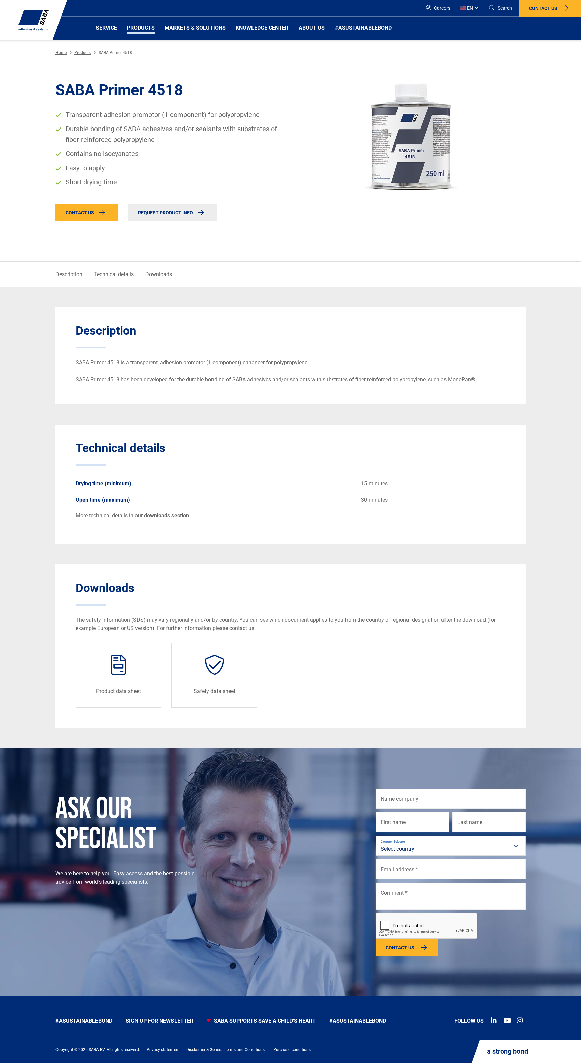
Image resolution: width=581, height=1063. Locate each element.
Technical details (114, 274)
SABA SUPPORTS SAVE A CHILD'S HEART (264, 1021)
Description (68, 274)
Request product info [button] (165, 212)
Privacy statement (163, 1049)
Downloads (158, 274)
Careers (441, 8)
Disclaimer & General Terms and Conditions (225, 1049)
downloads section (166, 515)
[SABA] (33, 20)
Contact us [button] (543, 8)
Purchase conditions (292, 1049)
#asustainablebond (83, 1021)
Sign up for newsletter (159, 1021)
